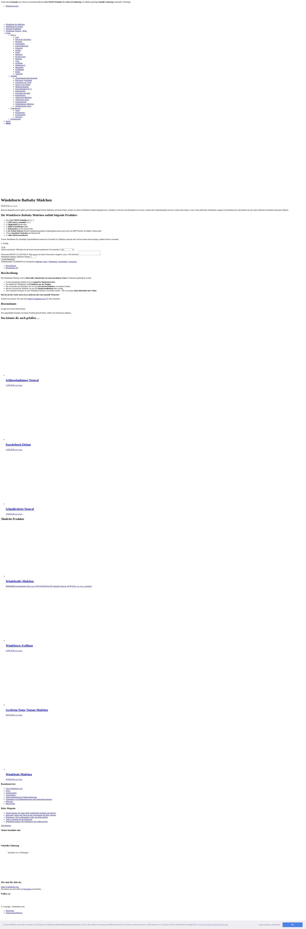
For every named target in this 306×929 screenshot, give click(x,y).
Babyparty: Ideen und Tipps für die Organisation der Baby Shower (31, 815)
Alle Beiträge (6, 826)
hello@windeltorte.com (37, 299)
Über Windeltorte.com (14, 789)
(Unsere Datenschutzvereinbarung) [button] (213, 925)
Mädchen (39, 262)
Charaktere (72, 262)
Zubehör (14, 76)
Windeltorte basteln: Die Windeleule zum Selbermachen (27, 822)
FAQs (8, 791)
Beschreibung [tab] (11, 266)
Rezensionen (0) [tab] (12, 268)
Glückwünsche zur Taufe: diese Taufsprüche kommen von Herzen (31, 813)
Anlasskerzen (16, 108)
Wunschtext (39, 254)
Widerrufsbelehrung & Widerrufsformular (21, 797)
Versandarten (11, 795)
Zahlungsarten (11, 793)
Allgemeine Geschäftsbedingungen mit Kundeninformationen (29, 799)
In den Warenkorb (8, 259)
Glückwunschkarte (30, 250)
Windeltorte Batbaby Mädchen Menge (15, 257)
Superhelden (63, 262)
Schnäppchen (16, 119)
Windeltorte (52, 262)
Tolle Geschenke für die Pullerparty (19, 819)
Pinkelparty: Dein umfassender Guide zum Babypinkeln (27, 817)
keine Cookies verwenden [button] (269, 925)
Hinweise (9, 801)
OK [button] (292, 925)
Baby (45, 262)
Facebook (27, 889)
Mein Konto (10, 804)
